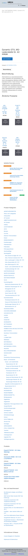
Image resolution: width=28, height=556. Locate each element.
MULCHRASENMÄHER (10, 350)
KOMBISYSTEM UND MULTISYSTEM (13, 328)
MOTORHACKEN (8, 344)
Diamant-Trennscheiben (10, 235)
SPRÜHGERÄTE (8, 426)
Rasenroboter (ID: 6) (10, 386)
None (5, 355)
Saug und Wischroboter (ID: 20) (13, 302)
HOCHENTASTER (8, 313)
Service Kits (7, 421)
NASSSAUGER (8, 353)
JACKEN (6, 317)
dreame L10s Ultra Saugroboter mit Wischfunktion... (14, 198)
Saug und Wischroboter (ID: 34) (14, 366)
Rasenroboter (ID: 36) (11, 375)
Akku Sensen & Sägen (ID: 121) (13, 255)
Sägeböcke (7, 399)
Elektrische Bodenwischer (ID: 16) (13, 284)
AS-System (7, 222)
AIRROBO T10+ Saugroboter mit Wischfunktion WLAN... (16, 183)
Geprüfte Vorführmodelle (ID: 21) (13, 384)
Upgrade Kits (7, 437)
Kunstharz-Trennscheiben (10, 333)
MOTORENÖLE (8, 342)
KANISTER (6, 319)
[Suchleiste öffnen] (19, 6)
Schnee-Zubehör (8, 412)
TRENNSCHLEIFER (9, 432)
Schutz (5, 417)
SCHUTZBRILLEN (8, 419)
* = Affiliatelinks (20, 554)
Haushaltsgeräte (8, 282)
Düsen (5, 238)
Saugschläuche (8, 406)
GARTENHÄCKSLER (9, 271)
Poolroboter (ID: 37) (11, 373)
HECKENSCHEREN (9, 308)
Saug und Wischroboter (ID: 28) (14, 377)
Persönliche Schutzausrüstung (12, 357)
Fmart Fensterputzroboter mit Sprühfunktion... (16, 190)
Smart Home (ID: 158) (10, 293)
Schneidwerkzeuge (9, 415)
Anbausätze (7, 215)
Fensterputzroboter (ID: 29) (13, 370)
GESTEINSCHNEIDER (9, 277)
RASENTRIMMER (8, 392)
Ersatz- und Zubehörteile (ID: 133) (14, 266)
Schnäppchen (7, 410)
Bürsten (6, 231)
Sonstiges (6, 423)
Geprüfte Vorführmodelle (11, 368)
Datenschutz (7, 554)
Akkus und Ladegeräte (10, 213)
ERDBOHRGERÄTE (8, 240)
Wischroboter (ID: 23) (10, 306)
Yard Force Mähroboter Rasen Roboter (14, 515)
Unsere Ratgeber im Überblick (12, 536)
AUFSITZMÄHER (8, 227)
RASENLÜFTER (8, 388)
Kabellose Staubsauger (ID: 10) (13, 286)
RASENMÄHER (8, 390)
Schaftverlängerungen (9, 408)
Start (3, 10)
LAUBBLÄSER (7, 337)
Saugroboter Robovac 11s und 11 (12, 517)
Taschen (6, 430)
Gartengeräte (7, 253)
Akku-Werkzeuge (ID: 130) (12, 264)
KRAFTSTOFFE (8, 330)
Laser (5, 335)
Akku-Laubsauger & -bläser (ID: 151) (14, 260)
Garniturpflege (7, 251)
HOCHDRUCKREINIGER (10, 311)
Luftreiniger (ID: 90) (10, 291)
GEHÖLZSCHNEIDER (9, 273)
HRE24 (10, 2)
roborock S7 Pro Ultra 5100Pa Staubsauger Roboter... (16, 176)
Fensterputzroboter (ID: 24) (12, 300)
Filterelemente (7, 244)
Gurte (5, 280)
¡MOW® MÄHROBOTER (10, 211)
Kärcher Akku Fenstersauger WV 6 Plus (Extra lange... (16, 169)
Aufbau (6, 224)
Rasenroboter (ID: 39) (11, 364)
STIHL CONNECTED (9, 428)
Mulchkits (6, 348)
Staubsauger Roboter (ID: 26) (13, 379)
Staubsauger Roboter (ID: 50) (13, 381)
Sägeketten (7, 401)
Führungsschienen (8, 249)
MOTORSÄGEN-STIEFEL (11, 10)
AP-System (7, 218)
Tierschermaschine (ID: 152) (12, 295)
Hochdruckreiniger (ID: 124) (12, 269)
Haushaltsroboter (8, 297)
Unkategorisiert (8, 434)
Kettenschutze (7, 326)
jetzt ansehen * (7, 58)
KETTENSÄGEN (8, 324)
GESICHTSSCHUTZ (9, 275)
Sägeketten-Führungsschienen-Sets (13, 404)
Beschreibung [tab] (7, 69)
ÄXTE (5, 229)
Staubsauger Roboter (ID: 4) (12, 304)
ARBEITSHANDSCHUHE (10, 220)
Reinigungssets (8, 397)
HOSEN (6, 315)
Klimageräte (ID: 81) (10, 288)
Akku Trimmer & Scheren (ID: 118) (13, 257)
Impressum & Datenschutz (11, 539)
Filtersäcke (7, 246)
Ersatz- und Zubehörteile (11, 361)
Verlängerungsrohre (9, 439)
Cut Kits (6, 233)
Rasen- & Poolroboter (9, 359)
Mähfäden (6, 339)
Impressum (13, 554)
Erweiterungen (7, 242)
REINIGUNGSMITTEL (9, 395)
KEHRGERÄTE (7, 322)
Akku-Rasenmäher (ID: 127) (12, 262)
